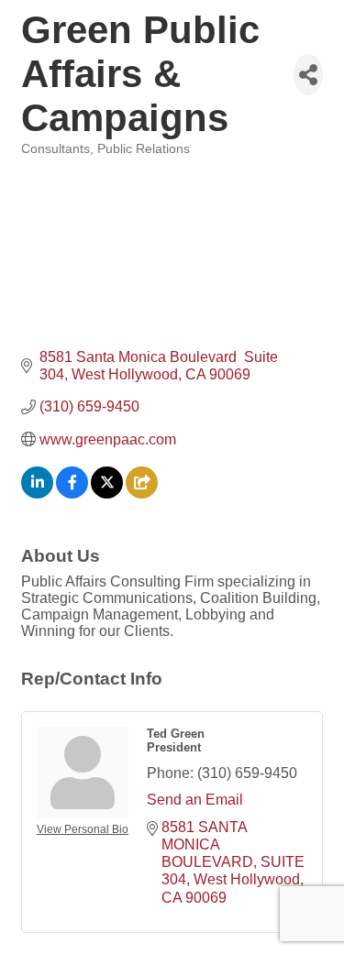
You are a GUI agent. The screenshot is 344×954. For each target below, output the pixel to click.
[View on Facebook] (72, 493)
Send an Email (195, 799)
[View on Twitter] (107, 493)
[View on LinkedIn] (37, 493)
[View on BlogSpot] (142, 493)
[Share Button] (308, 74)
